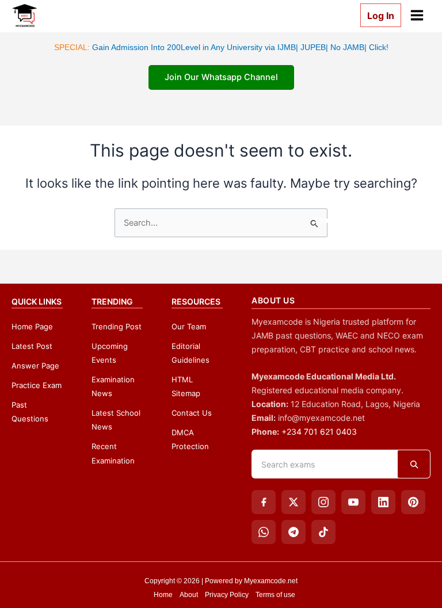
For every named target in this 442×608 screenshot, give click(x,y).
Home (163, 595)
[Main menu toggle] (416, 15)
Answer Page (35, 365)
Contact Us (192, 412)
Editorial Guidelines (190, 352)
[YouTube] (353, 502)
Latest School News (116, 419)
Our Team (189, 326)
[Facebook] (264, 502)
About (189, 595)
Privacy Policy (227, 595)
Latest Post (32, 346)
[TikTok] (323, 532)
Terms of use (275, 595)
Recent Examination (113, 453)
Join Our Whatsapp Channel (221, 77)
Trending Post (117, 326)
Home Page (32, 326)
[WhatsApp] (264, 532)
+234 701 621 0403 (319, 431)
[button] (376, 14)
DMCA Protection (190, 439)
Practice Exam (37, 385)
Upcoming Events (110, 352)
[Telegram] (293, 532)
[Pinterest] (413, 502)
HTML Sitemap (186, 386)
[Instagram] (323, 502)
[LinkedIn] (383, 502)
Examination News (113, 386)
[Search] (414, 464)
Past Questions (30, 411)
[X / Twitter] (293, 502)
